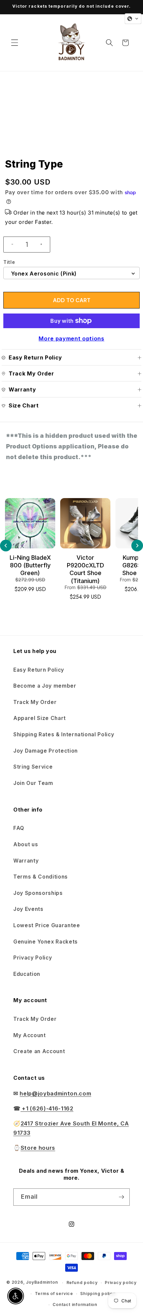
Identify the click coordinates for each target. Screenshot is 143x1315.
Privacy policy (121, 1282)
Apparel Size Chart (39, 718)
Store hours (38, 1147)
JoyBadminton (42, 1282)
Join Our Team (33, 783)
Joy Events (28, 909)
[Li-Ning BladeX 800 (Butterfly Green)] (30, 523)
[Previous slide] (6, 545)
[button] (15, 43)
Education (26, 974)
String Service (33, 767)
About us (25, 844)
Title (9, 262)
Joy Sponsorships (38, 893)
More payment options (71, 338)
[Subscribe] (121, 1197)
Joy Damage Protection (45, 751)
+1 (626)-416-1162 (47, 1108)
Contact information (75, 1304)
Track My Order (35, 702)
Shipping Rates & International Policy (63, 734)
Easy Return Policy (38, 670)
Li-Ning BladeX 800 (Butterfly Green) (30, 565)
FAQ (18, 828)
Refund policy (82, 1282)
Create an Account (39, 1051)
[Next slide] (137, 545)
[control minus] (9, 245)
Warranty (26, 861)
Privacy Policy (32, 958)
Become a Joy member (44, 686)
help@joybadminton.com (55, 1093)
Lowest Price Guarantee (46, 925)
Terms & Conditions (40, 877)
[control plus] (44, 245)
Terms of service (54, 1293)
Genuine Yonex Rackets (45, 942)
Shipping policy (97, 1293)
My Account (29, 1035)
